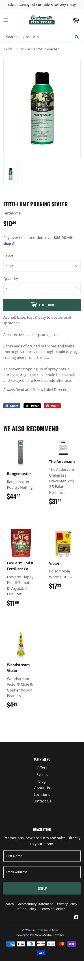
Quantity (10, 278)
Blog (42, 781)
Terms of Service (52, 909)
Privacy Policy (67, 904)
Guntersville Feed (46, 930)
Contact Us (42, 801)
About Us (42, 787)
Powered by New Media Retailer (40, 935)
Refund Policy (26, 909)
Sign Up (42, 888)
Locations (42, 794)
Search (9, 904)
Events (42, 774)
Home (7, 48)
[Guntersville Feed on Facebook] (76, 917)
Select (8, 256)
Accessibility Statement (35, 904)
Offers (42, 767)
